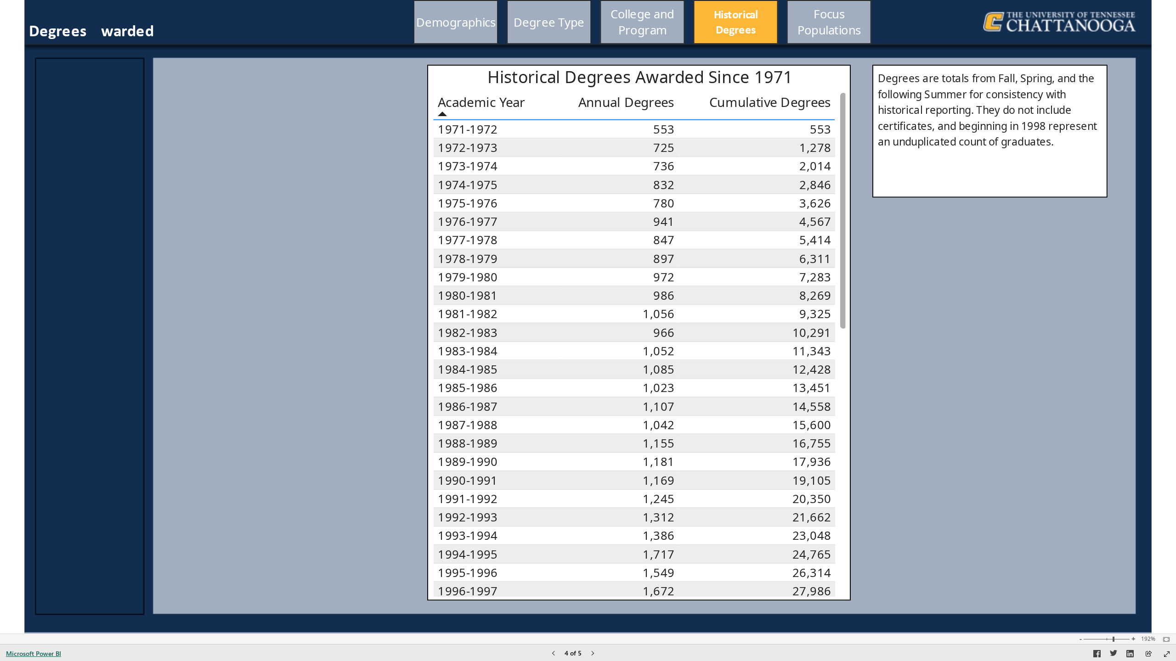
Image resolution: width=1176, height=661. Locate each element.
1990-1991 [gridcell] (468, 480)
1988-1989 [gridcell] (468, 443)
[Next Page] (593, 654)
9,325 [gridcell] (815, 314)
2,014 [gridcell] (815, 166)
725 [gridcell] (663, 148)
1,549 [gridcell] (658, 573)
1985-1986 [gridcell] (468, 388)
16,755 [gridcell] (811, 443)
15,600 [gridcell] (811, 425)
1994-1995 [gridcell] (468, 554)
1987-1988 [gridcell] (468, 425)
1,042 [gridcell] (658, 425)
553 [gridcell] (663, 129)
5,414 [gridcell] (815, 239)
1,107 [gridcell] (658, 406)
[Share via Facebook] (1097, 655)
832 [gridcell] (663, 184)
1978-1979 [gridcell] (468, 258)
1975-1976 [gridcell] (468, 203)
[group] (642, 22)
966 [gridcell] (663, 332)
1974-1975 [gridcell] (468, 184)
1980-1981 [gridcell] (468, 295)
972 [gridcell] (663, 277)
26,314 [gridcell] (811, 573)
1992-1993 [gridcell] (468, 517)
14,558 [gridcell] (811, 406)
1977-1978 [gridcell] (468, 239)
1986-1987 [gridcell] (468, 406)
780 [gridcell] (663, 203)
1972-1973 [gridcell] (468, 148)
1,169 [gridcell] (658, 480)
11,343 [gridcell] (811, 351)
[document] (133, 32)
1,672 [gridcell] (658, 591)
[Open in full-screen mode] (1166, 654)
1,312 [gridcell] (658, 517)
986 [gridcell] (663, 295)
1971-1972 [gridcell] (468, 129)
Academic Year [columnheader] (481, 101)
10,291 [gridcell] (811, 332)
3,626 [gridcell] (815, 203)
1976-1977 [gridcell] (468, 221)
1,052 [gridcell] (658, 351)
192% (1148, 639)
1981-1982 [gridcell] (468, 314)
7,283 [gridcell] (815, 277)
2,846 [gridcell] (815, 184)
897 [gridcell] (663, 258)
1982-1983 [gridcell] (468, 332)
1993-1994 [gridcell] (468, 535)
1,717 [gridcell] (658, 554)
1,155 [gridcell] (658, 443)
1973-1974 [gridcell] (468, 166)
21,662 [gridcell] (811, 517)
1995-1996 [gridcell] (468, 573)
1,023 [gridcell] (658, 388)
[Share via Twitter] (1113, 655)
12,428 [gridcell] (811, 369)
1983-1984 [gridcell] (468, 351)
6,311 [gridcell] (815, 258)
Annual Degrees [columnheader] (626, 101)
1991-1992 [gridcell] (468, 499)
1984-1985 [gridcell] (468, 369)
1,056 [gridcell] (658, 314)
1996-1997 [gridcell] (468, 591)
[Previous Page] (554, 654)
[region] (587, 316)
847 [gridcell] (663, 239)
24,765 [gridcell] (811, 554)
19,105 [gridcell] (811, 480)
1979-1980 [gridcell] (468, 277)
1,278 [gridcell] (815, 148)
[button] (455, 22)
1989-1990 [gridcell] (468, 462)
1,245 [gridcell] (658, 499)
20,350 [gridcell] (811, 499)
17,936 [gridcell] (811, 462)
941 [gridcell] (663, 221)
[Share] (1148, 654)
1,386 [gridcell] (658, 535)
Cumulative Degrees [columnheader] (770, 101)
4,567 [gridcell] (815, 221)
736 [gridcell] (663, 166)
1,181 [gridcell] (658, 462)
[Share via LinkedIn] (1130, 655)
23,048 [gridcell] (811, 535)
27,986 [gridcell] (811, 591)
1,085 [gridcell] (658, 369)
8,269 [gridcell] (815, 295)
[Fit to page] (1164, 639)
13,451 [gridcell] (811, 388)
